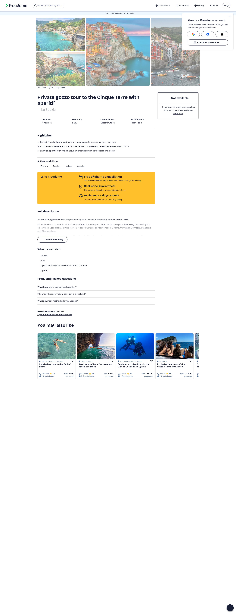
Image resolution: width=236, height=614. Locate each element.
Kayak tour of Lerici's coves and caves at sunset (95, 365)
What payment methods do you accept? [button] (57, 300)
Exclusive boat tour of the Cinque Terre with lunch (171, 365)
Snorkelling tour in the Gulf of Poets (55, 365)
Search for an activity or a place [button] (50, 5)
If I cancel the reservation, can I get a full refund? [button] (61, 293)
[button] (230, 607)
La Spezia (48, 110)
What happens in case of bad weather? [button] (56, 286)
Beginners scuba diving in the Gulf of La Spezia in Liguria (134, 365)
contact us (178, 113)
